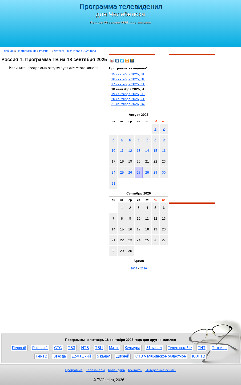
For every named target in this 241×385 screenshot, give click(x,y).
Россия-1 (45, 51)
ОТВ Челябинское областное (160, 356)
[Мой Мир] (132, 61)
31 (113, 183)
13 (139, 150)
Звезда (59, 356)
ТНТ (201, 348)
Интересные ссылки (160, 370)
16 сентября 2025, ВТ (128, 79)
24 (113, 172)
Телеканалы (95, 370)
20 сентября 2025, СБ (128, 99)
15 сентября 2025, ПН (128, 74)
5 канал (103, 356)
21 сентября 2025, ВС (128, 104)
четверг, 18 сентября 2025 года (75, 51)
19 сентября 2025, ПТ (128, 94)
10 (113, 150)
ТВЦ (99, 348)
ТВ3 (71, 348)
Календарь (116, 370)
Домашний (81, 356)
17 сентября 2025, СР (128, 84)
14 (147, 150)
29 (155, 172)
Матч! (114, 348)
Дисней (122, 356)
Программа (74, 370)
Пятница (219, 348)
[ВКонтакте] (117, 61)
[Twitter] (122, 61)
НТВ (85, 348)
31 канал (154, 348)
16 (164, 150)
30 (164, 172)
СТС (58, 348)
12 (130, 150)
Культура (132, 348)
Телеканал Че (180, 348)
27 (139, 172)
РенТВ (41, 356)
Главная (8, 51)
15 (155, 150)
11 (122, 150)
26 (130, 172)
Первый (19, 348)
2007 (134, 268)
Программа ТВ (26, 51)
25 (122, 172)
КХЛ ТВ (198, 356)
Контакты (135, 370)
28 (147, 172)
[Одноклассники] (127, 61)
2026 (143, 268)
